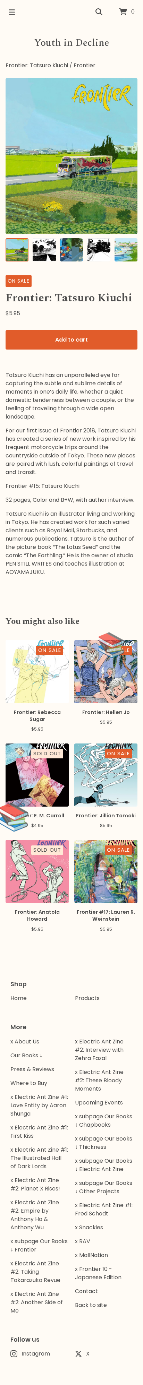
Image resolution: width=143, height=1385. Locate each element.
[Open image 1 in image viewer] (71, 156)
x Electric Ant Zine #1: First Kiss (39, 1132)
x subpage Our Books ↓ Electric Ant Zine (103, 1165)
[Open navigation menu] (12, 12)
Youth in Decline (71, 42)
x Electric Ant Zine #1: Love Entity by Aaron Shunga (39, 1105)
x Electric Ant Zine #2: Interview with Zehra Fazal (99, 1050)
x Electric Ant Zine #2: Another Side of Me (36, 1302)
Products (87, 998)
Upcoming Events (99, 1103)
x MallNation (91, 1255)
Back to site (91, 1305)
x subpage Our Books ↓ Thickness (103, 1143)
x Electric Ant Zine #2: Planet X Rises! (35, 1184)
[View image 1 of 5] (17, 249)
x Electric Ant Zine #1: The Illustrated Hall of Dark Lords (39, 1158)
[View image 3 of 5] (71, 249)
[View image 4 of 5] (98, 249)
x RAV (82, 1241)
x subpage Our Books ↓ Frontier (39, 1245)
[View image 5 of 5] (126, 249)
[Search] (99, 12)
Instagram (36, 1354)
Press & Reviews (32, 1069)
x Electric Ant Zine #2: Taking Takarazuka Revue (35, 1271)
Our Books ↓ (26, 1055)
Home (18, 998)
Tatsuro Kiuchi (25, 514)
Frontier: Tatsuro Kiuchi (37, 65)
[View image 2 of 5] (44, 249)
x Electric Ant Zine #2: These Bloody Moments (99, 1080)
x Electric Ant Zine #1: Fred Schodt (104, 1209)
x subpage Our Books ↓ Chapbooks (103, 1120)
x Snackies (89, 1227)
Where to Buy (28, 1083)
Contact (86, 1291)
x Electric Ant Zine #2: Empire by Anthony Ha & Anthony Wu (34, 1214)
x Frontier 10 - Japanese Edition (98, 1273)
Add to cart (71, 340)
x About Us (24, 1042)
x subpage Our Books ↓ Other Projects (103, 1187)
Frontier (84, 65)
